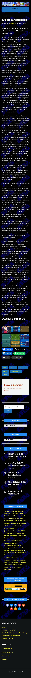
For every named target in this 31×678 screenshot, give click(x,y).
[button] (15, 8)
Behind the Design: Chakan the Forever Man (17, 483)
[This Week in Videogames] (22, 589)
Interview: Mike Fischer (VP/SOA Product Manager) (17, 455)
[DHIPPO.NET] (8, 589)
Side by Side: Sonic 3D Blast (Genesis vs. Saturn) (16, 464)
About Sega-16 (7, 648)
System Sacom (16, 371)
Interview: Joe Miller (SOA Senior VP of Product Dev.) (15, 535)
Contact (4, 659)
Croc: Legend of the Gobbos (11, 635)
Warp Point (18, 586)
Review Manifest (7, 652)
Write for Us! (6, 656)
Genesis (13, 368)
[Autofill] (15, 589)
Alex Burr (12, 23)
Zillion (4, 627)
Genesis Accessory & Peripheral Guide (15, 492)
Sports (5, 371)
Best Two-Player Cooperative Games (14, 473)
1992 (4, 368)
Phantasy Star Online (9, 630)
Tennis (5, 374)
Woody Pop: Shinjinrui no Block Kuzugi (14, 633)
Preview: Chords (7, 638)
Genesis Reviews (8, 16)
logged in (14, 388)
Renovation (23, 368)
